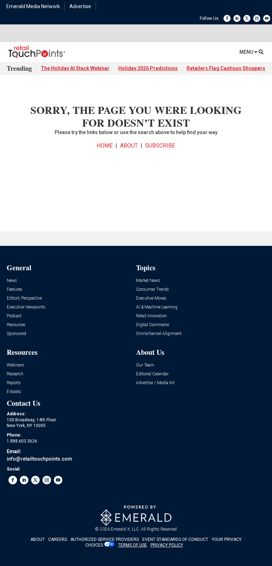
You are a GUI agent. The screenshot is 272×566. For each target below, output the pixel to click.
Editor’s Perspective (24, 298)
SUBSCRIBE (160, 145)
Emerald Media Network (33, 6)
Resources (16, 325)
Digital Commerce (152, 325)
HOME (105, 145)
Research (15, 374)
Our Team (145, 365)
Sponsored (16, 333)
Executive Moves (151, 298)
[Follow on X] (246, 18)
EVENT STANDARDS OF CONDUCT (175, 539)
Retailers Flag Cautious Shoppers (226, 68)
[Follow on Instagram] (256, 18)
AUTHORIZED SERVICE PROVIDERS (104, 539)
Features (14, 289)
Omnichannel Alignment (159, 333)
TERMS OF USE (132, 545)
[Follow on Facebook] (227, 18)
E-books (14, 391)
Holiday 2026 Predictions (148, 68)
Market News (148, 280)
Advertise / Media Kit (155, 383)
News (12, 280)
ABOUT (129, 145)
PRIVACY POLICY (167, 545)
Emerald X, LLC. (125, 529)
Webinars (15, 365)
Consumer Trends (152, 289)
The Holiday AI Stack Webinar (75, 68)
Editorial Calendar (152, 374)
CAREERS (57, 539)
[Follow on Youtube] (266, 18)
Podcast (14, 316)
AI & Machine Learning (156, 307)
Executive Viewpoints (26, 307)
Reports (14, 383)
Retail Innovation (151, 316)
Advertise (80, 6)
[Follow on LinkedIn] (236, 18)
